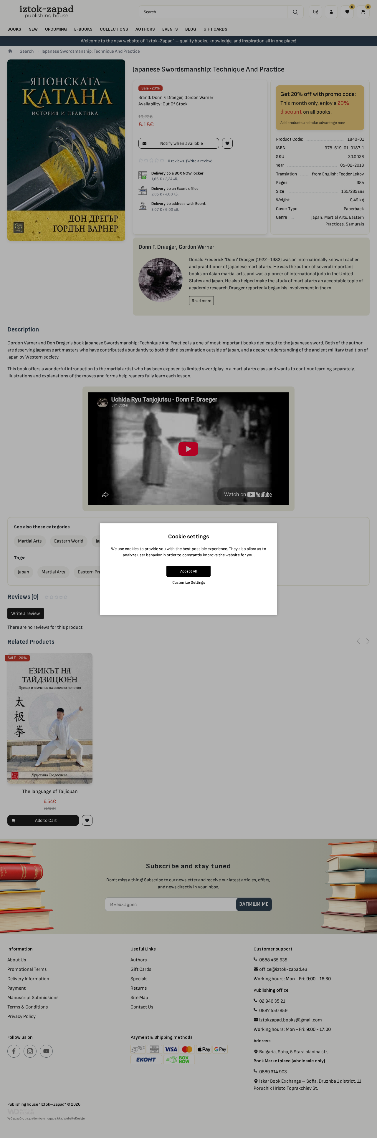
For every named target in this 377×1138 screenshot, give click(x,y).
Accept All (188, 571)
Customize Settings (188, 582)
